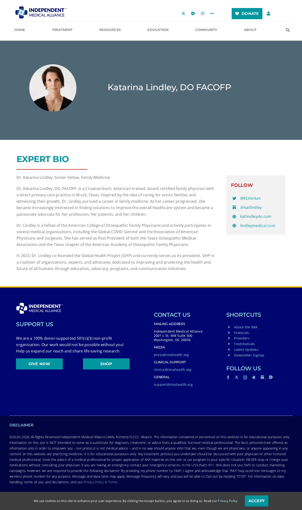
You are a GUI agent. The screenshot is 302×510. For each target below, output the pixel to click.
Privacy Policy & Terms (100, 482)
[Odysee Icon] (254, 377)
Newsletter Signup (249, 355)
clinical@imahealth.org (172, 369)
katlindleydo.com (256, 216)
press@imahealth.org (171, 354)
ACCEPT (256, 501)
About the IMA (245, 327)
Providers (241, 338)
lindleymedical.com (257, 225)
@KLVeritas (250, 198)
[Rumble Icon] (271, 377)
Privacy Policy (228, 501)
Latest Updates (246, 349)
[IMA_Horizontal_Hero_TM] (41, 8)
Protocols (241, 332)
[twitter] (237, 377)
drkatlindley (251, 207)
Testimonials (244, 344)
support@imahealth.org (173, 384)
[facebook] (228, 377)
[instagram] (245, 377)
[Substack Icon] (262, 377)
